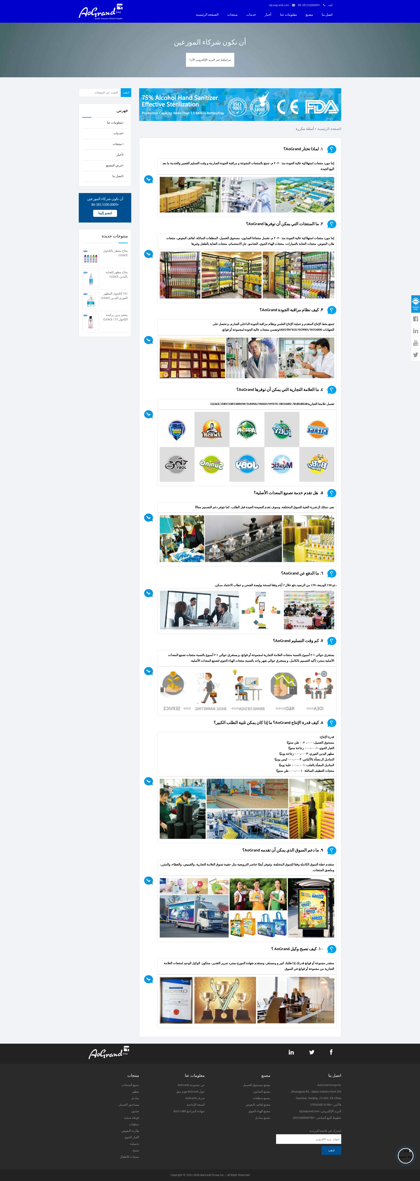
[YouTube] (415, 343)
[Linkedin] (415, 331)
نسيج (136, 1150)
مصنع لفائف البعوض (257, 1104)
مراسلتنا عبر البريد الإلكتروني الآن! (210, 59)
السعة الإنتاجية (196, 1104)
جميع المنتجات (130, 1085)
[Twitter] (415, 355)
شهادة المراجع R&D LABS (189, 1111)
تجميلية (134, 1144)
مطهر (135, 1091)
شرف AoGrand (195, 1098)
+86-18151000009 (309, 5)
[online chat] (415, 304)
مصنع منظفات (261, 1098)
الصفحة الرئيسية (207, 15)
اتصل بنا (327, 15)
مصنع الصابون (261, 1091)
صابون (135, 1111)
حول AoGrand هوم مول (190, 1091)
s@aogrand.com (279, 5)
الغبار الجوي (131, 1137)
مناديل (135, 1098)
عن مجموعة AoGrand (191, 1085)
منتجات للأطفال (129, 1157)
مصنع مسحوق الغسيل (256, 1085)
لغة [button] (330, 5)
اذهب (126, 92)
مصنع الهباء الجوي (259, 1111)
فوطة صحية (131, 1118)
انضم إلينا (105, 213)
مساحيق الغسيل (129, 1104)
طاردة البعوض (130, 1131)
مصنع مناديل (262, 1118)
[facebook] (414, 319)
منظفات (134, 1124)
